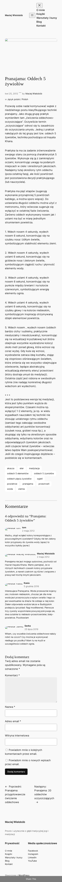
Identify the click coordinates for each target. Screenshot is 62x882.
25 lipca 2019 (31, 629)
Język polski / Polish (17, 99)
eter (22, 468)
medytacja (34, 468)
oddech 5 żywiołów (44, 473)
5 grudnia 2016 (31, 586)
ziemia (21, 489)
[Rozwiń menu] (32, 15)
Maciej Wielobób (14, 15)
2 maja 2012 (28, 530)
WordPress (23, 875)
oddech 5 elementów (18, 473)
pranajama (28, 483)
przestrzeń (44, 483)
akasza (10, 468)
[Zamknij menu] (39, 5)
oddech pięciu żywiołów (19, 478)
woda (10, 489)
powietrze (12, 483)
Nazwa (10, 706)
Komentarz (12, 675)
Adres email (13, 721)
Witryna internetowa (17, 735)
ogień (40, 478)
